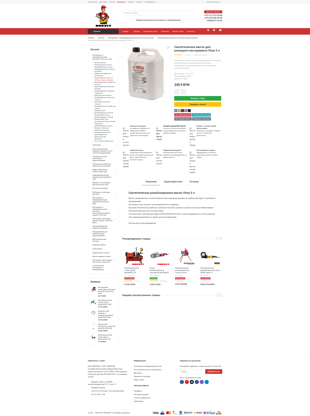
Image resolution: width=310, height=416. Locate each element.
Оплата (112, 2)
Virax (189, 76)
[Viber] (185, 110)
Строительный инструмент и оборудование (98, 267)
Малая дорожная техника (99, 240)
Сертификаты (150, 2)
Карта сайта (139, 380)
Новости (139, 2)
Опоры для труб (100, 137)
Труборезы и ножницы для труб (101, 193)
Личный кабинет (213, 2)
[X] (182, 110)
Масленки (98, 139)
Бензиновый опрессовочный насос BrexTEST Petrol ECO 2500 (107, 290)
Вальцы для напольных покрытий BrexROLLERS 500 (106, 326)
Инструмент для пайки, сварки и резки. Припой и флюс (102, 220)
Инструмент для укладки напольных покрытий (102, 261)
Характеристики (173, 181)
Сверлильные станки (100, 253)
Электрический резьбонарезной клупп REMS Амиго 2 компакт (210, 270)
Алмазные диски (99, 245)
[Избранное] (206, 31)
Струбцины (98, 93)
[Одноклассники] (179, 110)
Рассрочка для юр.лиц (201, 115)
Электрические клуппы (103, 65)
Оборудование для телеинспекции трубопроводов (99, 234)
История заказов (141, 394)
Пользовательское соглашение (147, 370)
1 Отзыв (187, 55)
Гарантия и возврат (142, 376)
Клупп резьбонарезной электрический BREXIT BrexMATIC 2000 (159, 270)
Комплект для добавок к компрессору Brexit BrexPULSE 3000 (105, 314)
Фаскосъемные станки (101, 256)
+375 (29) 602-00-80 (213, 18)
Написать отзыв (200, 55)
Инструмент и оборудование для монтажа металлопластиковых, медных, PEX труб (101, 211)
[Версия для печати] (189, 110)
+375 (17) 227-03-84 (213, 15)
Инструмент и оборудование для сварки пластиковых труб (100, 201)
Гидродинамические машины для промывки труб (101, 177)
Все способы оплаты (182, 119)
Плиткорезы (97, 249)
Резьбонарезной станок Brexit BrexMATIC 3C (131, 270)
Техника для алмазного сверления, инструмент (101, 165)
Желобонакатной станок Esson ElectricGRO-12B (105, 337)
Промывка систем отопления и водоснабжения (99, 158)
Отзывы (194, 181)
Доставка (103, 2)
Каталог (96, 31)
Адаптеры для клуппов (102, 95)
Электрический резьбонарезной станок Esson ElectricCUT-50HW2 (183, 270)
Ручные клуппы (100, 62)
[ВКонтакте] (175, 110)
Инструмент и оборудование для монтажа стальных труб (102, 57)
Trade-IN (131, 2)
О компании (92, 2)
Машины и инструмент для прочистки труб (101, 184)
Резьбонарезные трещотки (104, 91)
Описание (151, 181)
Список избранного (142, 398)
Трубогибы (96, 145)
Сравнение (138, 401)
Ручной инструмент (100, 188)
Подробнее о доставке (201, 119)
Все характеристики (182, 115)
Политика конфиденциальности (148, 366)
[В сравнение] (183, 92)
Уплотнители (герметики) (103, 141)
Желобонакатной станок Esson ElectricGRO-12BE (105, 302)
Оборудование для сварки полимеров (99, 227)
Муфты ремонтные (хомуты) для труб (99, 170)
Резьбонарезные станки (103, 67)
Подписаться (214, 371)
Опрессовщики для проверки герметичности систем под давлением (102, 151)
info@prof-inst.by (214, 20)
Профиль (138, 391)
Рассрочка (121, 2)
